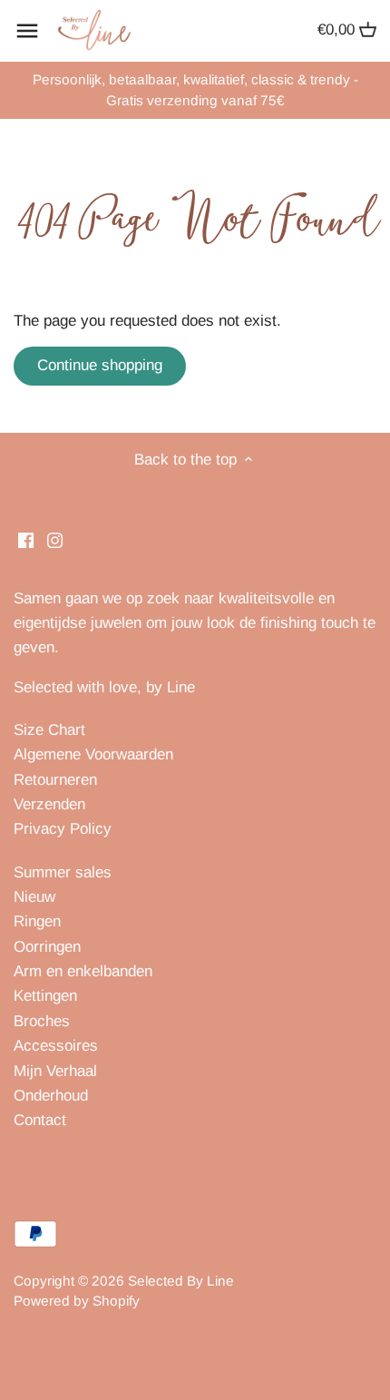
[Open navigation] (27, 30)
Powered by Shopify (77, 1300)
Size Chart (49, 730)
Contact (40, 1120)
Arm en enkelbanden (83, 971)
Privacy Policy (63, 828)
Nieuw (34, 897)
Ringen (37, 921)
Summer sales (63, 872)
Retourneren (55, 779)
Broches (42, 1021)
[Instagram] (55, 540)
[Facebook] (26, 540)
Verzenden (49, 804)
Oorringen (47, 946)
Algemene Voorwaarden (93, 754)
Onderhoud (51, 1095)
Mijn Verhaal (55, 1071)
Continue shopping (99, 365)
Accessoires (56, 1045)
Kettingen (45, 995)
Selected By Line (181, 1280)
